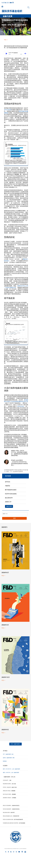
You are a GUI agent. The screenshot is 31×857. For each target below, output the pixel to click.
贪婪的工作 (8, 502)
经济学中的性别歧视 (10, 494)
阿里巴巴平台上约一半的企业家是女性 (16, 287)
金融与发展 (9, 506)
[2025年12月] (15, 655)
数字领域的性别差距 (10, 490)
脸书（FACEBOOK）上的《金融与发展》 (12, 769)
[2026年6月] (15, 550)
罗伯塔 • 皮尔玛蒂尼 (19, 25)
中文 (5, 40)
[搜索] (28, 7)
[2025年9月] (15, 707)
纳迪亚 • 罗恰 (6, 25)
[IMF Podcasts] (13, 2)
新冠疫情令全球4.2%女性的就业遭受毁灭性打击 (16, 401)
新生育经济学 (9, 498)
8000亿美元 (20, 406)
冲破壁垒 (7, 486)
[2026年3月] (15, 603)
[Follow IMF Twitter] (2, 2)
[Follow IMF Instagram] (7, 2)
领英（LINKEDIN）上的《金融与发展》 (11, 772)
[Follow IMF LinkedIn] (5, 2)
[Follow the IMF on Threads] (9, 2)
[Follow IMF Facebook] (3, 2)
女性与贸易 (7, 110)
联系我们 (5, 761)
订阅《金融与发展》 (15, 744)
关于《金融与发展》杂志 (8, 754)
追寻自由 (7, 482)
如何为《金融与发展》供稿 (8, 758)
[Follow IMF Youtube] (11, 2)
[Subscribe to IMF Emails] (2, 6)
